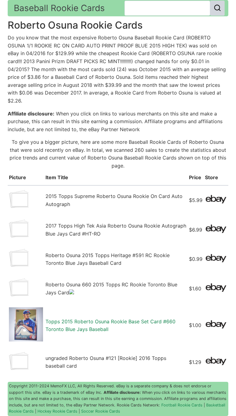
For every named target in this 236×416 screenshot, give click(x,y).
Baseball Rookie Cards (59, 8)
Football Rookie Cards (182, 405)
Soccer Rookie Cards (100, 411)
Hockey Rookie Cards (57, 411)
